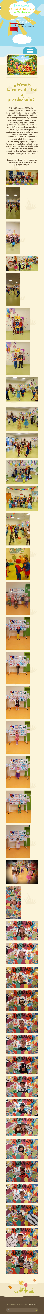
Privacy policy (33, 1304)
